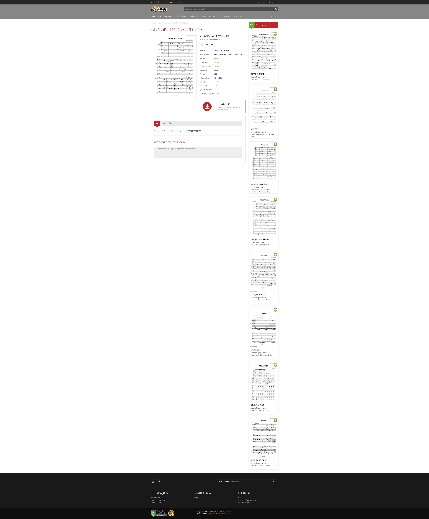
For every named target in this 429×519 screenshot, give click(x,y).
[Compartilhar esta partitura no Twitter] (212, 44)
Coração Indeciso (258, 295)
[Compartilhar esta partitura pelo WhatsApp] (202, 44)
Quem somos (155, 498)
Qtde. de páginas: (206, 90)
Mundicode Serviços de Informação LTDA (218, 513)
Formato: (203, 74)
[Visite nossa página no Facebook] (263, 2)
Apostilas (236, 16)
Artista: (202, 51)
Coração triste (257, 74)
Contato (273, 16)
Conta (272, 2)
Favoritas (213, 16)
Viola (225, 54)
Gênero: (202, 58)
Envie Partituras (244, 502)
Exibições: (203, 82)
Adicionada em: (205, 78)
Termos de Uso (156, 502)
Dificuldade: (204, 70)
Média (216, 70)
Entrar (155, 2)
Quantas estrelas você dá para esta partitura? (170, 131)
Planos (240, 498)
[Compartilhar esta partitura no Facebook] (207, 44)
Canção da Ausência (260, 239)
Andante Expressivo (259, 184)
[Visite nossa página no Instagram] (259, 2)
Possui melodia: (205, 66)
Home (153, 23)
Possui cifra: (204, 62)
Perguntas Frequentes (159, 500)
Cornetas (255, 129)
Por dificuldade (198, 16)
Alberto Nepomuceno (165, 23)
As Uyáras (255, 350)
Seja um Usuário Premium (247, 500)
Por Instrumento (165, 16)
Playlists (225, 16)
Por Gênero (182, 16)
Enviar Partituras (177, 2)
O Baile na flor (257, 405)
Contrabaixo (218, 54)
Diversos (217, 58)
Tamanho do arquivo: (207, 94)
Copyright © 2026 (201, 512)
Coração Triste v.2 (259, 460)
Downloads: (204, 86)
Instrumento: (204, 54)
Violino (230, 54)
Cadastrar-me (164, 2)
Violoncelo (238, 54)
